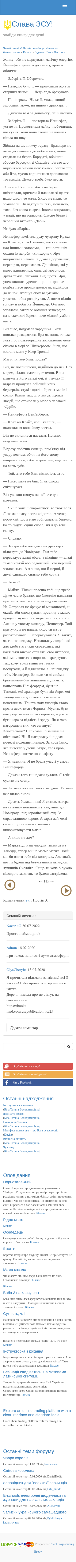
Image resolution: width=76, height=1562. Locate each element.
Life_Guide (54, 1489)
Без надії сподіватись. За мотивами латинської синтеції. (34, 1374)
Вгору (38, 1551)
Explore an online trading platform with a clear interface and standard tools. (37, 1412)
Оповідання (16, 1175)
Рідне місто (13, 1219)
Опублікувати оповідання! (30, 1074)
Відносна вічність (14, 1139)
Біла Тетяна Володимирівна (21, 1109)
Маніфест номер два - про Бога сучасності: (30, 1130)
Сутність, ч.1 (14, 1313)
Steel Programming (62, 1544)
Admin (12, 947)
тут (28, 900)
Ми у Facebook (22, 1082)
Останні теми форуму (28, 1450)
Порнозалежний (17, 1181)
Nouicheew (51, 1464)
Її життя (9, 1248)
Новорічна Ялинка (15, 1122)
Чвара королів (15, 1457)
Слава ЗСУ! (32, 23)
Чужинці (9, 1147)
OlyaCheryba (17, 969)
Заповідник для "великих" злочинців (35, 1482)
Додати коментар (24, 1027)
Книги (27, 52)
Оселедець (13, 1232)
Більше (40, 1213)
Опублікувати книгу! (26, 1066)
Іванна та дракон (13, 1114)
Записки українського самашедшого (34, 1512)
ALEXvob (53, 1506)
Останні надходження (28, 1098)
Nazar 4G (14, 925)
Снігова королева (18, 1470)
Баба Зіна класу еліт (21, 1292)
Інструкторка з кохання (18, 1105)
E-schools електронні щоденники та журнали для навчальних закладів (34, 1497)
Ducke (8, 1134)
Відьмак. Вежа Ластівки (50, 52)
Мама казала (14, 1269)
